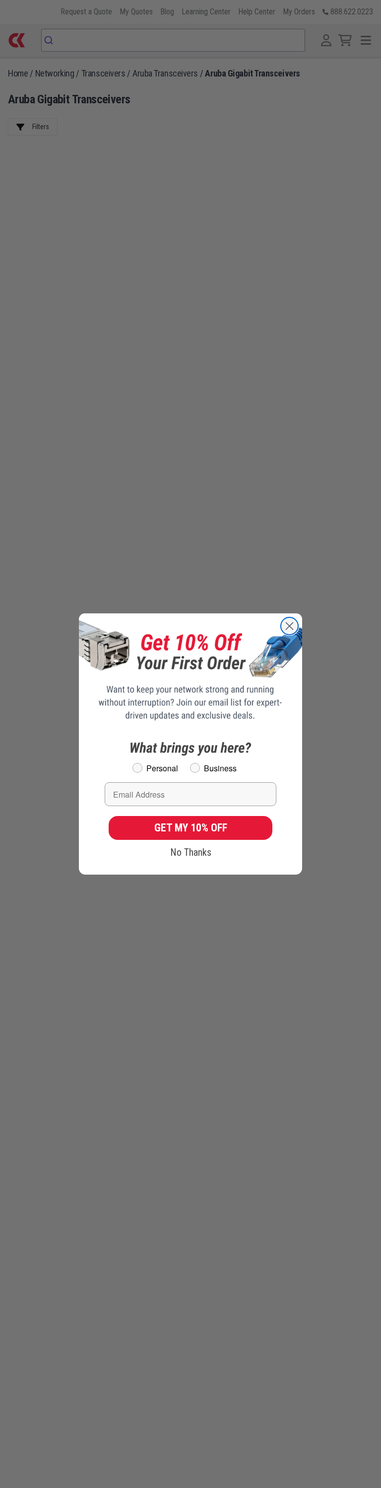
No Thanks (190, 852)
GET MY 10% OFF (190, 827)
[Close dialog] (289, 626)
